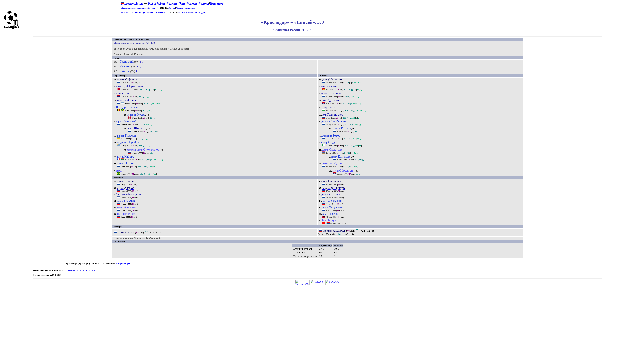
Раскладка (190, 8)
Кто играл (204, 3)
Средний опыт (301, 252)
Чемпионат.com (71, 270)
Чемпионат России (133, 3)
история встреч (123, 263)
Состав (179, 8)
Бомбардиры (216, 3)
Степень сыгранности (305, 256)
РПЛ (82, 270)
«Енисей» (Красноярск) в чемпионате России (143, 12)
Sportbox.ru (90, 270)
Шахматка (172, 3)
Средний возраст (302, 248)
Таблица (161, 3)
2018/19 (152, 3)
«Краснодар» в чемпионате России (138, 8)
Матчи (182, 3)
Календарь (192, 3)
